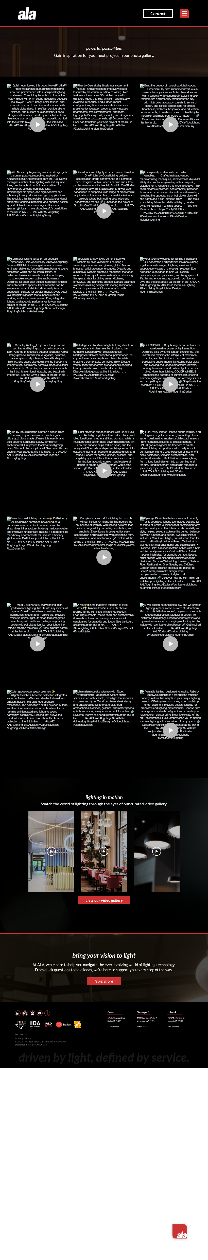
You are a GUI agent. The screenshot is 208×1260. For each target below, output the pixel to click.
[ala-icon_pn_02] (32, 1013)
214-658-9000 (113, 1026)
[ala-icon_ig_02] (25, 1013)
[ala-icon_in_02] (18, 1013)
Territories (21, 1034)
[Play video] (51, 851)
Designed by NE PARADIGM (31, 1044)
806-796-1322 (173, 1026)
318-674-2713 (142, 1026)
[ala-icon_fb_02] (47, 1013)
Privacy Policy (23, 1038)
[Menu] (184, 13)
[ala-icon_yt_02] (40, 1013)
